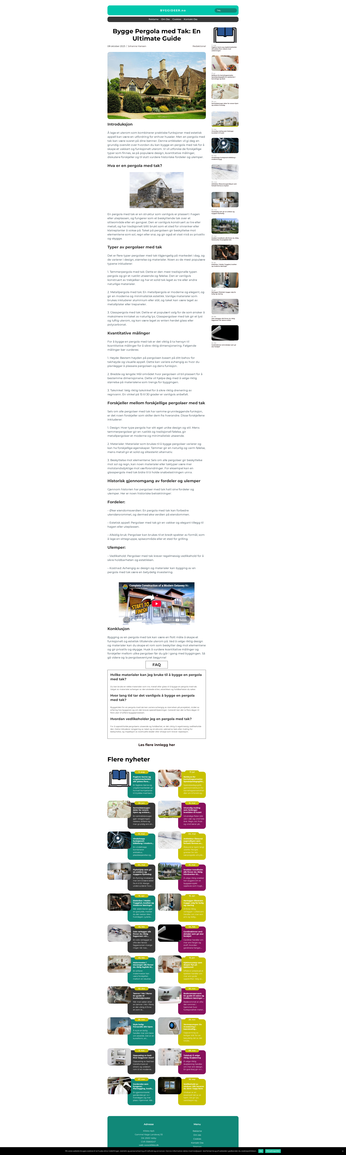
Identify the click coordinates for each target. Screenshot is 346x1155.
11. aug (141, 772)
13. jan (192, 958)
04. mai (192, 834)
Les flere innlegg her (156, 745)
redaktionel (199, 46)
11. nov (141, 1050)
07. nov (141, 1079)
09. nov (192, 1050)
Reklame (154, 19)
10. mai (141, 834)
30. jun (141, 803)
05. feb (141, 927)
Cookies (176, 19)
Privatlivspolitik (273, 1151)
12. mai (192, 803)
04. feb (192, 927)
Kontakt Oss (190, 19)
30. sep (192, 1079)
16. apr (141, 896)
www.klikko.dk (151, 1145)
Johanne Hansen (137, 46)
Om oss (165, 19)
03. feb (141, 958)
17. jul (192, 772)
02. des (141, 988)
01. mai (192, 865)
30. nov (192, 988)
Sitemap (197, 1146)
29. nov (141, 1019)
